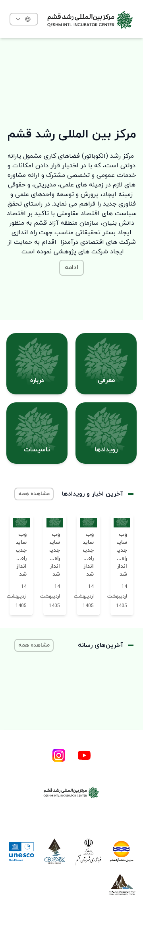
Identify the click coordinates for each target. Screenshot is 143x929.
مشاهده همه (34, 494)
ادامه (71, 267)
